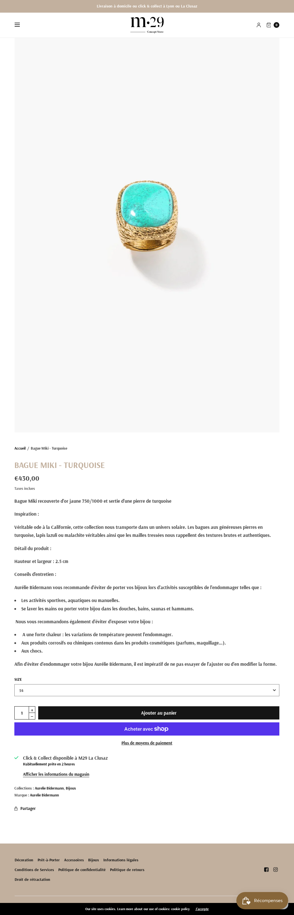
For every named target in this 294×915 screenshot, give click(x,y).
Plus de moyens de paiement (146, 743)
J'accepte (202, 909)
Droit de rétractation (32, 879)
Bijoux (71, 788)
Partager (28, 808)
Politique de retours (127, 869)
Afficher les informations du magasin (56, 774)
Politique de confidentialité (82, 869)
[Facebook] (266, 869)
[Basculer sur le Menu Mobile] (21, 25)
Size (18, 679)
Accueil (20, 448)
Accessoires (74, 859)
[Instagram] (275, 869)
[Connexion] (259, 25)
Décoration (24, 859)
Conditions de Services (34, 869)
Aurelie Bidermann (49, 788)
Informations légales (120, 859)
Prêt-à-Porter (49, 859)
